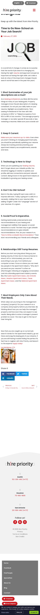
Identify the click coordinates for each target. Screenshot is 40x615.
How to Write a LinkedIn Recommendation (17, 235)
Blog (5, 588)
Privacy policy (5, 612)
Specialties (8, 578)
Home (6, 563)
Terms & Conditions (20, 534)
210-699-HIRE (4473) (20, 510)
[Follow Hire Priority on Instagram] (25, 522)
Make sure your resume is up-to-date (15, 137)
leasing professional (12, 99)
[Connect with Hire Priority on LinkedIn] (20, 522)
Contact (7, 593)
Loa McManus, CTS (8, 347)
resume (16, 73)
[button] (8, 374)
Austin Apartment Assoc (16, 276)
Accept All (34, 612)
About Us (7, 583)
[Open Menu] (34, 10)
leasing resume (28, 166)
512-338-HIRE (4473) (20, 479)
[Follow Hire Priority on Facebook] (15, 522)
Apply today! (18, 343)
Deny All (19, 612)
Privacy (20, 531)
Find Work (7, 568)
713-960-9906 (20, 495)
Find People (8, 573)
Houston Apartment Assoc (17, 278)
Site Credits (20, 536)
